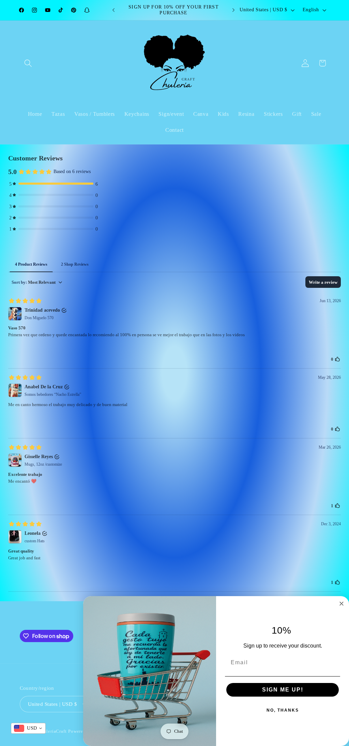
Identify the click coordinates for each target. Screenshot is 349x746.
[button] (28, 63)
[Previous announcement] (113, 9)
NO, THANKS (283, 710)
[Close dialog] (341, 604)
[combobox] (28, 728)
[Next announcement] (233, 9)
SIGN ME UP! (282, 690)
